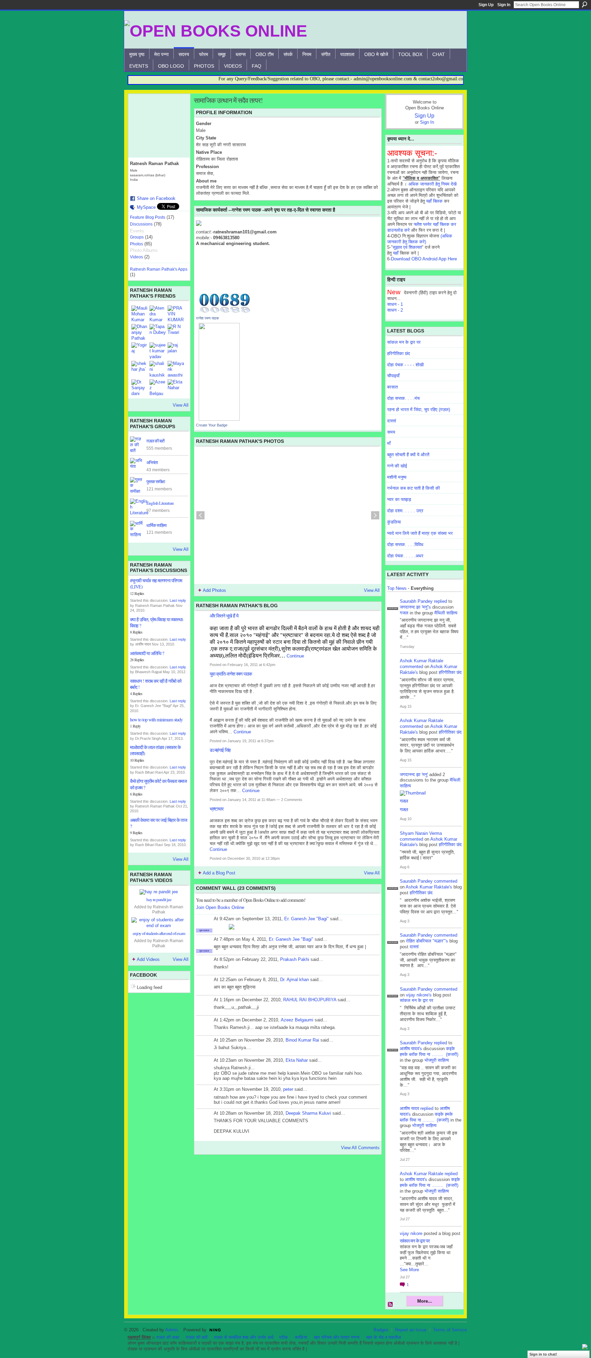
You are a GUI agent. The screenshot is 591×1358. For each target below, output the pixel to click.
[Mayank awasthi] (176, 369)
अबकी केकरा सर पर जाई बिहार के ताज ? (158, 823)
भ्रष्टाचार (216, 808)
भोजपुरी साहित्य (436, 1060)
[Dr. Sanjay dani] (139, 387)
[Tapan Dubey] (157, 332)
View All (180, 405)
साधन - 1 (395, 304)
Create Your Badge (211, 425)
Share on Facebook (156, 198)
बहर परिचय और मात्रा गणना (336, 1337)
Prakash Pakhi (294, 959)
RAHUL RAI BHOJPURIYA (309, 999)
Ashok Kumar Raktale (421, 660)
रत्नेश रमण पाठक (207, 318)
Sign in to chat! (543, 1354)
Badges (381, 1329)
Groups (137, 237)
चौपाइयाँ (393, 375)
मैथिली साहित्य (445, 612)
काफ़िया (301, 1337)
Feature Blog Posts (147, 217)
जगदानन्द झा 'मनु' (414, 774)
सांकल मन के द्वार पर (404, 342)
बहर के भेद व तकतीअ (383, 1337)
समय (391, 432)
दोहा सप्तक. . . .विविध (405, 544)
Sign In (503, 4)
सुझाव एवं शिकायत (407, 247)
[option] (288, 515)
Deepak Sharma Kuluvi (308, 1113)
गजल (404, 612)
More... (424, 1301)
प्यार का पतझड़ (399, 499)
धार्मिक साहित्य (156, 525)
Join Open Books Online (220, 907)
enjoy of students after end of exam (159, 933)
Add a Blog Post (219, 872)
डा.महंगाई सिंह (220, 750)
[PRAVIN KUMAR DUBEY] (176, 313)
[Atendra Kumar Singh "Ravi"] (157, 313)
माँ (389, 443)
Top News (397, 588)
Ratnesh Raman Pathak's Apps (158, 269)
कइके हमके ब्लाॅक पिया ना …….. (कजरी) (429, 1051)
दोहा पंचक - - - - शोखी (405, 364)
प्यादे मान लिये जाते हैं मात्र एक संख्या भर (420, 533)
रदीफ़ (283, 1337)
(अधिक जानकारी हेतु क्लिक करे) (419, 238)
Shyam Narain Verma (421, 833)
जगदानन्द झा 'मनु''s (415, 607)
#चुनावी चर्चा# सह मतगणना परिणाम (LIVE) (156, 583)
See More (409, 1269)
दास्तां (391, 420)
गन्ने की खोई (397, 465)
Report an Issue (410, 1329)
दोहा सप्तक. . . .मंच (403, 398)
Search (584, 4)
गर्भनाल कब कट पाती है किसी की (413, 488)
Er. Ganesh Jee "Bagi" (306, 918)
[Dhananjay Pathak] (139, 332)
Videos (136, 257)
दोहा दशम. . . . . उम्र (405, 510)
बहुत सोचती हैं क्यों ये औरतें (408, 454)
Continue (295, 655)
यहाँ (395, 253)
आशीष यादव (409, 1108)
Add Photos (214, 590)
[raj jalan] (176, 350)
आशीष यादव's (411, 1048)
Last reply (178, 600)
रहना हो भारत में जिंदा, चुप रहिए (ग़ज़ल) (418, 409)
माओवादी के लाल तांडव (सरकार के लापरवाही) (155, 750)
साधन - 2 (395, 310)
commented (411, 666)
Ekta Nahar (297, 1060)
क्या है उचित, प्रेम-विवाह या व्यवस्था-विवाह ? (157, 622)
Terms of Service (450, 1329)
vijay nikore (411, 1233)
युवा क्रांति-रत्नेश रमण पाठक (231, 673)
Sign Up (486, 4)
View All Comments (360, 1147)
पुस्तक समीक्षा (155, 481)
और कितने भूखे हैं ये (224, 615)
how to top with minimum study (156, 719)
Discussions (141, 224)
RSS (391, 1305)
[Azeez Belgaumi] (157, 387)
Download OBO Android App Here (424, 258)
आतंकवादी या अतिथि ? (147, 653)
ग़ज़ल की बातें (196, 1337)
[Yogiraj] (139, 350)
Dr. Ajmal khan (294, 979)
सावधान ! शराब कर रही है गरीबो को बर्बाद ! (155, 684)
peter (288, 1089)
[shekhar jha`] (139, 369)
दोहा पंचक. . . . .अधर (405, 555)
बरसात (392, 387)
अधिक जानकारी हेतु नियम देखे (432, 184)
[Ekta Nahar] (176, 387)
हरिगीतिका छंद (398, 353)
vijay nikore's (419, 994)
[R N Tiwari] (176, 332)
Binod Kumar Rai (302, 1040)
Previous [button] (200, 515)
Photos (136, 244)
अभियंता (152, 462)
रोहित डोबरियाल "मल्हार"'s (427, 940)
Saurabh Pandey (416, 601)
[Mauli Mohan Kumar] (139, 313)
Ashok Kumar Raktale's (429, 887)
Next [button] (375, 515)
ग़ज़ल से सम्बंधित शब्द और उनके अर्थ (244, 1337)
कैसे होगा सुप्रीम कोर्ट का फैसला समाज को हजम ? (158, 784)
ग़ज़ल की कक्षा (167, 1337)
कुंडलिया (394, 522)
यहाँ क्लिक (434, 201)
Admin (171, 1329)
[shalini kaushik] (157, 369)
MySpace (146, 207)
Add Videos (148, 959)
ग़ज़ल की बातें (155, 441)
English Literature (160, 503)
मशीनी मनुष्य (396, 477)
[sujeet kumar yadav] (157, 350)
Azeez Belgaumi (297, 1019)
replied (440, 601)
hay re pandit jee (158, 899)
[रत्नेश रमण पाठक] (219, 371)
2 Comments (291, 800)
